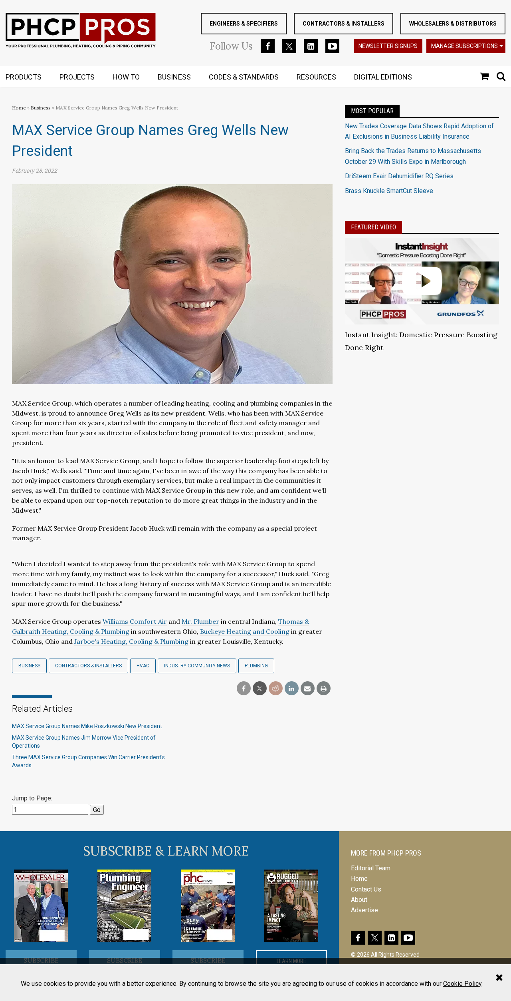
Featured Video (373, 227)
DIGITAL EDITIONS (383, 77)
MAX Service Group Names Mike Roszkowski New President (87, 726)
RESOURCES (316, 77)
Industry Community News (197, 666)
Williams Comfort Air (135, 621)
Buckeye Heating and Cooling (244, 631)
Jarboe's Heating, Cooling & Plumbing (131, 641)
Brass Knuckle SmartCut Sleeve (389, 191)
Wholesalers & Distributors (453, 23)
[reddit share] (276, 689)
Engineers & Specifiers (244, 23)
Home (19, 108)
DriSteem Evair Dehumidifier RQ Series (399, 176)
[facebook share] (244, 689)
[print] (324, 689)
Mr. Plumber (200, 621)
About (359, 899)
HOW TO (126, 77)
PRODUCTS (24, 77)
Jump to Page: (32, 798)
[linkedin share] (292, 689)
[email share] (308, 689)
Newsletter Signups (388, 46)
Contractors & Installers (343, 23)
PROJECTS (77, 77)
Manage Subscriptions (464, 46)
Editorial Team (370, 868)
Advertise (364, 910)
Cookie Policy (462, 983)
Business (41, 108)
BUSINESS (174, 77)
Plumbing (256, 666)
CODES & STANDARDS (244, 77)
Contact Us (366, 889)
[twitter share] (260, 689)
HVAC (143, 666)
